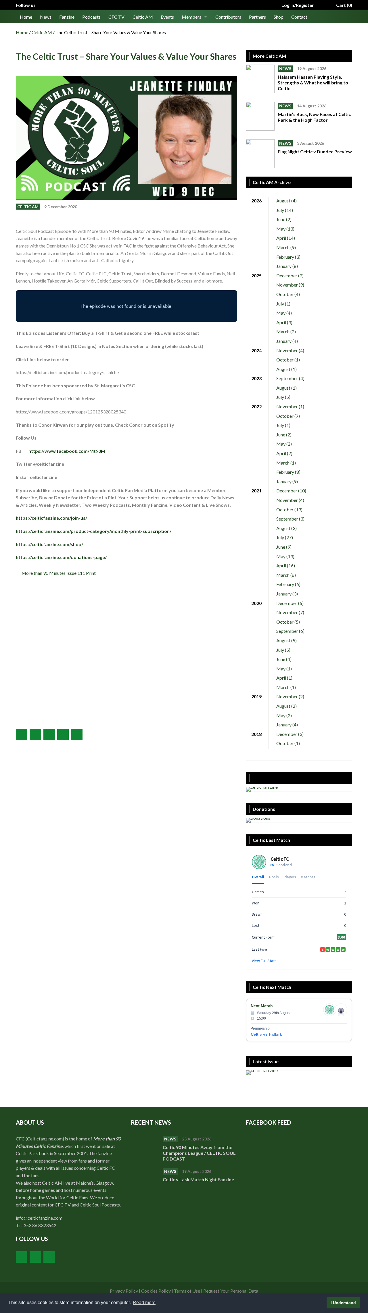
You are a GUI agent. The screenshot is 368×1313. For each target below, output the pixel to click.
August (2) (286, 706)
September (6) (290, 631)
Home (26, 17)
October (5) (288, 621)
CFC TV (116, 17)
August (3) (286, 528)
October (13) (289, 509)
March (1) (286, 462)
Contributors (228, 17)
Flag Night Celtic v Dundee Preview (315, 151)
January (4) (287, 341)
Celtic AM (143, 17)
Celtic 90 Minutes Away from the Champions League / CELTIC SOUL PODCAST (199, 1152)
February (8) (288, 472)
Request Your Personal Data (230, 1290)
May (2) (284, 443)
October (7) (288, 416)
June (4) (284, 659)
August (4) (286, 200)
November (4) (290, 350)
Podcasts (91, 17)
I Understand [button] (343, 1302)
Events (167, 17)
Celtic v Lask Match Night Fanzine (199, 1179)
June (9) (284, 547)
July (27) (284, 537)
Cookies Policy (156, 1290)
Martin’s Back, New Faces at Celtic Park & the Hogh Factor (314, 117)
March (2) (286, 331)
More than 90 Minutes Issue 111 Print (59, 573)
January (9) (287, 481)
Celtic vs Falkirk (266, 1034)
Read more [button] (144, 1302)
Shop (278, 17)
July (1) (283, 303)
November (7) (290, 612)
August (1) (286, 369)
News (45, 17)
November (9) (290, 284)
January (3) (287, 593)
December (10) (291, 490)
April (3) (284, 322)
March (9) (286, 247)
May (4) (284, 313)
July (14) (284, 210)
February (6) (288, 584)
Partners (257, 17)
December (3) (290, 275)
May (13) (285, 228)
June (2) (284, 219)
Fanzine (66, 17)
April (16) (285, 565)
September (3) (290, 518)
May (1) (284, 668)
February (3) (288, 257)
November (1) (290, 406)
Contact (299, 17)
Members (191, 17)
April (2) (284, 453)
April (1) (284, 677)
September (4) (290, 378)
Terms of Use (187, 1290)
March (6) (286, 575)
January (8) (287, 266)
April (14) (285, 238)
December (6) (290, 603)
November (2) (290, 696)
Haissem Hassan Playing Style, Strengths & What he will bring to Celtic (313, 82)
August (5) (286, 640)
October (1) (288, 359)
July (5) (283, 397)
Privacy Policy (124, 1290)
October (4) (288, 294)
